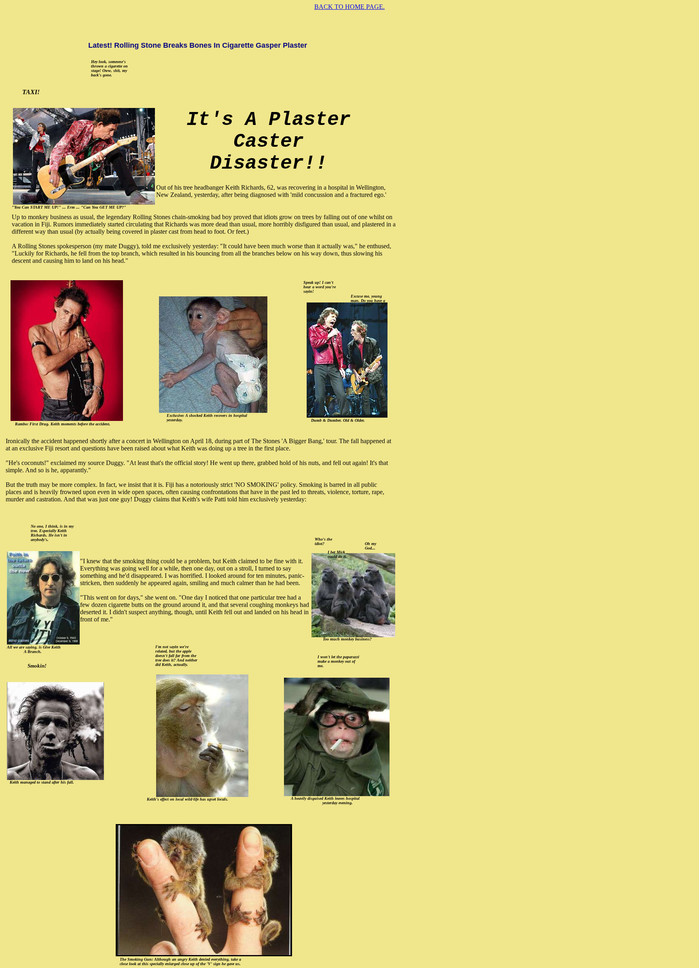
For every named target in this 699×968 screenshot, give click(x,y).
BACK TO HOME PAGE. (349, 6)
